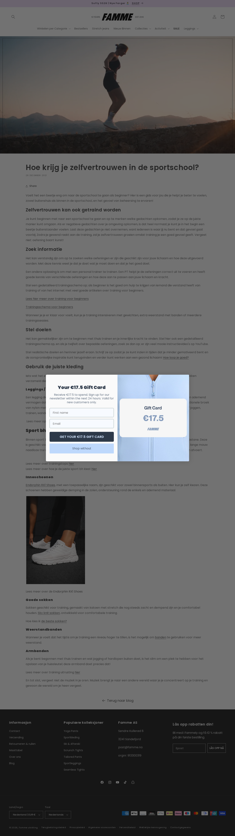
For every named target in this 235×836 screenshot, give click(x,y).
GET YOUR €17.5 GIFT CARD (82, 436)
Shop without (81, 448)
